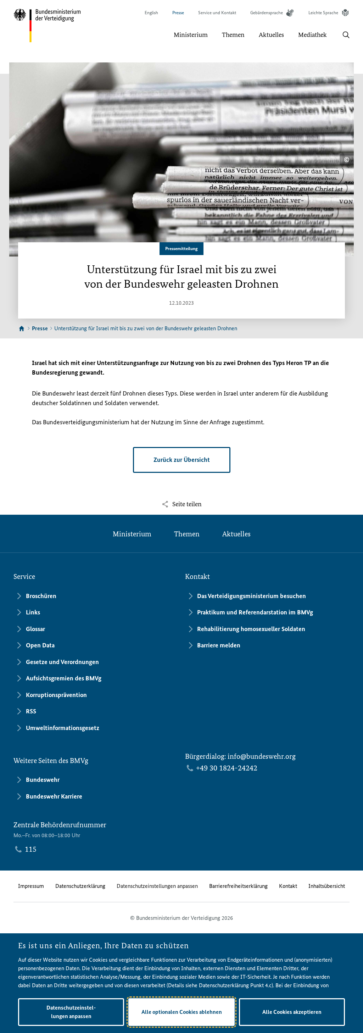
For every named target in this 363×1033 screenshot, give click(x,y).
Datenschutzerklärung (80, 886)
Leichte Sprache (323, 12)
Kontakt (288, 886)
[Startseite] (21, 328)
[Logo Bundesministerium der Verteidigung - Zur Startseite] (47, 25)
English (151, 12)
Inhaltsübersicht (326, 886)
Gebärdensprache (266, 12)
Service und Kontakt (217, 12)
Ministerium (132, 534)
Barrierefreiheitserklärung (238, 886)
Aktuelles (236, 534)
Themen (187, 534)
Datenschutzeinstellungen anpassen (157, 886)
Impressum (31, 886)
